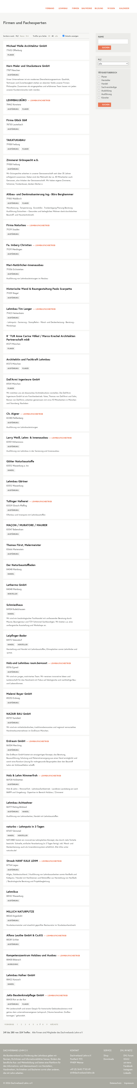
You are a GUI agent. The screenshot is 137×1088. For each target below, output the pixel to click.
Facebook (127, 1066)
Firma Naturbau (16, 225)
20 (49, 36)
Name (22, 36)
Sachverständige (109, 87)
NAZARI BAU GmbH (18, 714)
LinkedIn (127, 1072)
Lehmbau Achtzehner (19, 802)
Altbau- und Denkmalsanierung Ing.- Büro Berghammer (39, 194)
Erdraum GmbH (15, 741)
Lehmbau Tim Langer (19, 309)
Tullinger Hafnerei (17, 501)
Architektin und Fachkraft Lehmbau (28, 359)
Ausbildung (106, 90)
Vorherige (9, 1024)
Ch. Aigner (12, 413)
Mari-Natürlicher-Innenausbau (24, 265)
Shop (106, 1055)
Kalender (124, 8)
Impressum (129, 1083)
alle (56, 36)
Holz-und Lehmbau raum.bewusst (26, 663)
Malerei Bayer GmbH (19, 694)
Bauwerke (87, 8)
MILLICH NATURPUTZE (20, 911)
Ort (27, 36)
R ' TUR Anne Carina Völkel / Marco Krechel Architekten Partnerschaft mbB (40, 337)
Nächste (54, 1024)
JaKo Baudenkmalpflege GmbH (25, 995)
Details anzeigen (71, 36)
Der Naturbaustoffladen (20, 565)
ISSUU (126, 1059)
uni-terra (127, 1062)
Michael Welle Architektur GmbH (26, 46)
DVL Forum (128, 1055)
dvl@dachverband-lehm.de (82, 1072)
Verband (49, 8)
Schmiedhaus (14, 605)
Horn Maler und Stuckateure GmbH (28, 66)
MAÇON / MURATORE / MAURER (26, 525)
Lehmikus (12, 891)
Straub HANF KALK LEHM (22, 861)
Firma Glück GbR (16, 120)
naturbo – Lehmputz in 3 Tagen (25, 826)
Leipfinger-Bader (16, 635)
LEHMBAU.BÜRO (16, 100)
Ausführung (106, 94)
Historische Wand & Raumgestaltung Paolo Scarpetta (39, 289)
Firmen (75, 8)
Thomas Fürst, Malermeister (23, 545)
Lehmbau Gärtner (17, 481)
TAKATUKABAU (15, 140)
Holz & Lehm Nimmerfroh (21, 775)
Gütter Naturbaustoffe (20, 461)
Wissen (111, 8)
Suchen (104, 47)
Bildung (99, 8)
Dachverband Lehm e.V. (20, 6)
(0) (80, 1069)
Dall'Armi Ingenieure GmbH (23, 379)
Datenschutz (115, 1083)
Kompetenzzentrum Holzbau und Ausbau (31, 955)
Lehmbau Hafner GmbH (20, 975)
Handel (104, 83)
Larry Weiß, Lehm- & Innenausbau (27, 437)
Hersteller (105, 80)
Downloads (109, 1059)
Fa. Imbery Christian (19, 245)
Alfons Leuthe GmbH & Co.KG (24, 935)
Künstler (105, 97)
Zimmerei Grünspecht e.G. (22, 160)
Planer (104, 76)
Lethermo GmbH (16, 585)
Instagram (127, 1069)
